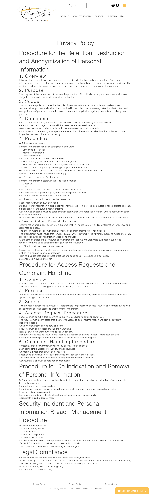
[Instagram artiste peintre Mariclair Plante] (113, 5)
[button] (124, 5)
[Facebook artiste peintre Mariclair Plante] (117, 5)
